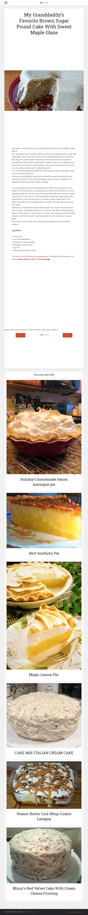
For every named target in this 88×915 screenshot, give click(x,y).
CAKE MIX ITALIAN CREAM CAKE (44, 752)
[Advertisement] (44, 52)
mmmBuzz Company (30, 912)
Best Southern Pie (44, 553)
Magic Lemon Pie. (44, 674)
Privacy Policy (71, 912)
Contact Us (80, 912)
